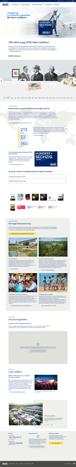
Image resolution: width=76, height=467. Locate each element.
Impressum (17, 463)
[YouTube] (74, 463)
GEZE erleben (48, 4)
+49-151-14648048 (16, 443)
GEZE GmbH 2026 (12, 463)
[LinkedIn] (68, 463)
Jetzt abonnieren (56, 443)
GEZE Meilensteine (25, 4)
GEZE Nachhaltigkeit (37, 4)
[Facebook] (71, 463)
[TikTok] (72, 463)
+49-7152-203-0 (15, 437)
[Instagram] (69, 463)
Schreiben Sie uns (33, 433)
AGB (32, 463)
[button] (64, 1)
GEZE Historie (15, 4)
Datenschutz (22, 463)
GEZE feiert (56, 4)
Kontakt (11, 433)
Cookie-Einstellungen (27, 463)
